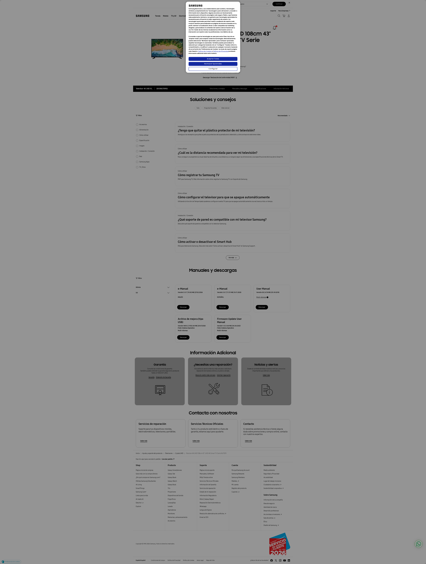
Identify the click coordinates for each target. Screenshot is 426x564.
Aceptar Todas (213, 59)
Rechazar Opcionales (213, 64)
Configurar (213, 69)
